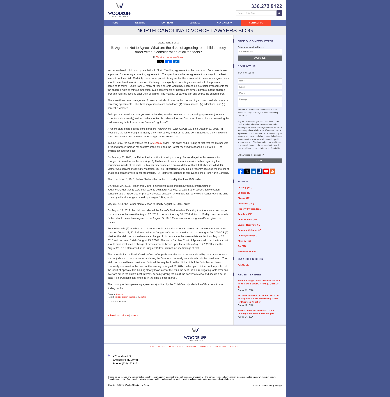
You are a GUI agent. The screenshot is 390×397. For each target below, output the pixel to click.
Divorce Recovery (249, 225)
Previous (114, 315)
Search (279, 13)
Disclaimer (191, 346)
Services (195, 23)
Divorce (244, 198)
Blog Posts (235, 346)
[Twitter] (247, 171)
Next (134, 315)
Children (245, 193)
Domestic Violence (250, 230)
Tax (242, 246)
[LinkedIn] (253, 171)
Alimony (244, 241)
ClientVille (246, 203)
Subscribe (260, 58)
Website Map (220, 346)
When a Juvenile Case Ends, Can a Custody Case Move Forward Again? (257, 312)
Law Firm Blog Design (267, 385)
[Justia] (260, 171)
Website (140, 23)
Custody (119, 294)
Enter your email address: (251, 47)
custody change (128, 297)
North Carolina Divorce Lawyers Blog (119, 9)
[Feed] (272, 171)
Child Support (247, 219)
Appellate (245, 214)
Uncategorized (247, 235)
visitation (142, 297)
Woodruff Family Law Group (137, 385)
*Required (243, 110)
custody (157, 143)
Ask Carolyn (224, 23)
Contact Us (256, 23)
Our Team (167, 23)
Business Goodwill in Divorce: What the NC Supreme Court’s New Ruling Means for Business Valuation (258, 298)
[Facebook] (241, 171)
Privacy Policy (176, 346)
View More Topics (247, 251)
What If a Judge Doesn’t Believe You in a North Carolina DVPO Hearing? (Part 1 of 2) (259, 283)
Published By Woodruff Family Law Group (266, 6)
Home (115, 23)
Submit (259, 161)
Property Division (249, 209)
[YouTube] (266, 171)
